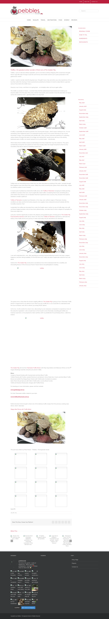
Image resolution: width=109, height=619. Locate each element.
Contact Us (75, 567)
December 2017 (83, 153)
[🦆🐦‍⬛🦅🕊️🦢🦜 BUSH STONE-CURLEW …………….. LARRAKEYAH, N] (35, 602)
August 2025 (82, 110)
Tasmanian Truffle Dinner (34, 368)
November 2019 (83, 113)
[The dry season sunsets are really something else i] (28, 573)
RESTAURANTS (83, 42)
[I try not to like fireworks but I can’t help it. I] (14, 573)
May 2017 (81, 160)
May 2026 (82, 102)
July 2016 (81, 185)
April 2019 (82, 120)
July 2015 (81, 221)
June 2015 (82, 224)
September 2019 (83, 117)
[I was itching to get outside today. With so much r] (35, 580)
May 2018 (81, 138)
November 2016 (83, 178)
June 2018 (82, 135)
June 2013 (82, 267)
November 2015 (83, 206)
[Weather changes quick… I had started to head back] (21, 580)
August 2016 (82, 181)
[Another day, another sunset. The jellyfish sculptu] (21, 573)
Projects (74, 563)
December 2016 (83, 174)
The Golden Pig (22, 263)
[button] (79, 20)
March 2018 (82, 146)
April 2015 (81, 232)
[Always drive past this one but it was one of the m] (14, 595)
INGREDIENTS (83, 38)
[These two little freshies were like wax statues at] (28, 580)
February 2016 (83, 196)
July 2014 (81, 246)
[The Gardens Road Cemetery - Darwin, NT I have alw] (14, 588)
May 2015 (81, 228)
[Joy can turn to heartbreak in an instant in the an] (14, 602)
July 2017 (81, 156)
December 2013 (83, 257)
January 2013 (82, 285)
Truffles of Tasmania (48, 191)
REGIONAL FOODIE (84, 31)
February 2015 (83, 239)
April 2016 (82, 192)
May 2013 (81, 271)
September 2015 (83, 214)
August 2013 (82, 260)
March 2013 (82, 278)
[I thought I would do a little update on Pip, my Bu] (35, 573)
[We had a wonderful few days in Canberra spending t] (14, 580)
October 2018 (82, 128)
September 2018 (83, 131)
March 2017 (82, 163)
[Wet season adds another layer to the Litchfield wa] (21, 595)
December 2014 (83, 242)
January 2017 (82, 171)
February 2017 (83, 167)
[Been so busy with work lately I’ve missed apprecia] (21, 588)
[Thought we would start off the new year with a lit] (28, 595)
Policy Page (75, 559)
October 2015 (82, 210)
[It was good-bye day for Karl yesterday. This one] (35, 595)
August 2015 (82, 217)
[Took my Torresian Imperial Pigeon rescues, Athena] (28, 602)
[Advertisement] (88, 71)
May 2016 (81, 189)
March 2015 (82, 235)
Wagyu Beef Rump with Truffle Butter (21, 409)
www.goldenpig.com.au (17, 390)
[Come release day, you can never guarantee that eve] (35, 588)
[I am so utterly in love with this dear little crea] (28, 588)
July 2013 (81, 264)
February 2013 (83, 282)
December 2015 (83, 203)
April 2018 (82, 142)
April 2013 (81, 275)
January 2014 (82, 253)
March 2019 (82, 124)
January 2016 (82, 199)
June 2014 (82, 250)
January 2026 (82, 106)
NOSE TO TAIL (83, 35)
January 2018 (82, 149)
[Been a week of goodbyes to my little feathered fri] (21, 602)
